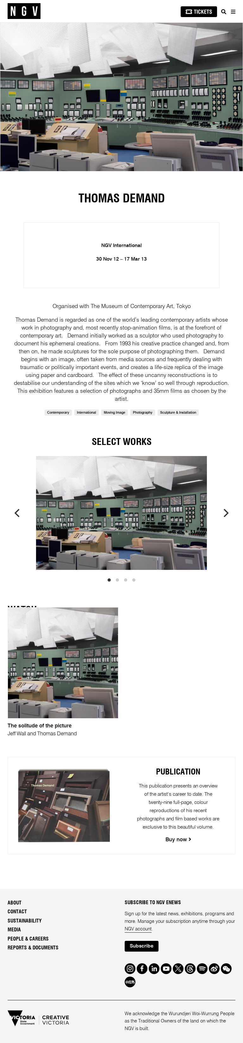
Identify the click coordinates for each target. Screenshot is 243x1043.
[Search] (223, 11)
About (15, 902)
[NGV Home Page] (24, 11)
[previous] (18, 513)
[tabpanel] (121, 96)
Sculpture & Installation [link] (178, 412)
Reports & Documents (33, 947)
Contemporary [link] (58, 412)
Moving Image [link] (114, 412)
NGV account (138, 929)
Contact (17, 911)
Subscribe (141, 946)
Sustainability (25, 920)
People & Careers (28, 938)
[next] (225, 513)
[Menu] (232, 11)
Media (14, 929)
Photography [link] (143, 412)
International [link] (86, 412)
